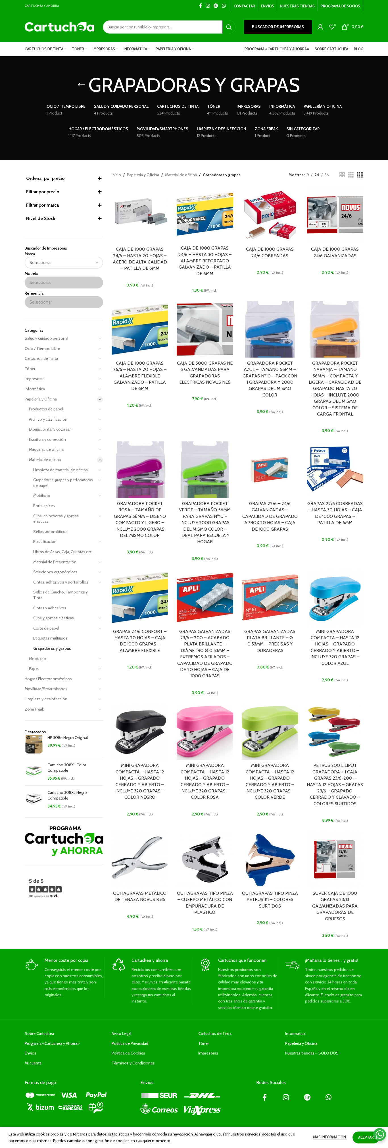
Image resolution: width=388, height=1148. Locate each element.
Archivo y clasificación (48, 419)
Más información (330, 1137)
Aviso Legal (121, 1033)
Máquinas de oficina (46, 449)
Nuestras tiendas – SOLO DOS (312, 1053)
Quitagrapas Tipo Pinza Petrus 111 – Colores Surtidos (270, 899)
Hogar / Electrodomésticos (48, 678)
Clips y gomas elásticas (53, 617)
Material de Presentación (54, 561)
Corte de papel (46, 628)
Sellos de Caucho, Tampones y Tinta (60, 594)
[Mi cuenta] (320, 27)
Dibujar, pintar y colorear (50, 429)
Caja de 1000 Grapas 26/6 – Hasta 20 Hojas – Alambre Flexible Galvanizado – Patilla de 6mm (139, 375)
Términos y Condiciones (133, 1063)
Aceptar (366, 1137)
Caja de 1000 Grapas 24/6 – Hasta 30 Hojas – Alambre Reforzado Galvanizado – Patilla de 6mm (204, 260)
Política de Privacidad (130, 1043)
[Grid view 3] (351, 174)
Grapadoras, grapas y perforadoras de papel (63, 482)
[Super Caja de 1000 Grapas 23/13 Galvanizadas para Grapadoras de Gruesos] (335, 859)
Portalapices (44, 505)
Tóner (30, 368)
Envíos (30, 1053)
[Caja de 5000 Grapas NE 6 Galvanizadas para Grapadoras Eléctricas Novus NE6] (205, 329)
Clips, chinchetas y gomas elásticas (56, 518)
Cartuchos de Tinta (41, 358)
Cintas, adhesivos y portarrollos (60, 582)
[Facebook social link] (200, 5)
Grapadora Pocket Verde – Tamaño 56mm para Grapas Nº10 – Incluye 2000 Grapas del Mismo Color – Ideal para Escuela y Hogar (205, 522)
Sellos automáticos (50, 531)
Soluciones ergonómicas (55, 571)
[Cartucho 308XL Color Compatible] (34, 771)
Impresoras (35, 378)
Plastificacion (45, 541)
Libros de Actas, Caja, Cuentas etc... (63, 551)
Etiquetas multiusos (50, 638)
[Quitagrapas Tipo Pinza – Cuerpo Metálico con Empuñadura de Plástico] (205, 859)
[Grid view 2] (342, 174)
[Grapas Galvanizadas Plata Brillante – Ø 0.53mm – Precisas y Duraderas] (270, 597)
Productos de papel (46, 409)
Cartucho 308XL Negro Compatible (67, 795)
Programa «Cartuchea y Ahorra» (52, 1043)
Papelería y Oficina (41, 399)
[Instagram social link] (208, 5)
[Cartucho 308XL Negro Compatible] (34, 799)
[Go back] (81, 85)
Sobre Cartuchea (39, 1033)
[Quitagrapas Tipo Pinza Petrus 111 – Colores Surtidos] (270, 859)
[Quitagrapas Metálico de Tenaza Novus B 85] (140, 859)
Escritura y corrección (47, 439)
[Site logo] (59, 26)
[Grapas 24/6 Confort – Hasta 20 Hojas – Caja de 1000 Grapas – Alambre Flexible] (140, 597)
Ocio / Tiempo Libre (42, 348)
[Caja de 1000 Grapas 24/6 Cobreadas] (270, 215)
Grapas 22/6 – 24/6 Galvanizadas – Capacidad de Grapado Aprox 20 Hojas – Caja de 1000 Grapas (270, 516)
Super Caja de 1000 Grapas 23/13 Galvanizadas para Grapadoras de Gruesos (335, 905)
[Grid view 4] (360, 174)
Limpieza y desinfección (46, 698)
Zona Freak (34, 709)
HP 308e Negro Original (67, 737)
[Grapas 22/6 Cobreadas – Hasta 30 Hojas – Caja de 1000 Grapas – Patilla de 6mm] (335, 469)
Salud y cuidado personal (46, 338)
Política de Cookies (128, 1053)
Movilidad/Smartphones (46, 688)
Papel (34, 668)
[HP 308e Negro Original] (34, 744)
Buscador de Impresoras (278, 26)
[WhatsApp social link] (224, 5)
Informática (35, 388)
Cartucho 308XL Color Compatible (66, 767)
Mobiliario (41, 495)
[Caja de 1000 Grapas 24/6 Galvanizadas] (335, 215)
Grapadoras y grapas (52, 648)
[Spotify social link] (216, 5)
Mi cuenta (33, 1063)
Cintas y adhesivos (49, 608)
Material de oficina (45, 459)
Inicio (116, 174)
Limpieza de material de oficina (60, 469)
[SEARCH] (228, 27)
